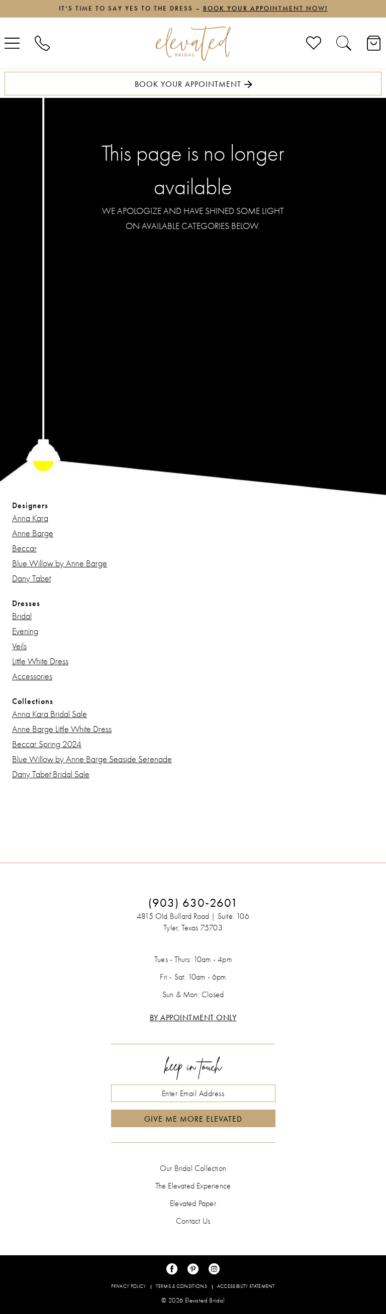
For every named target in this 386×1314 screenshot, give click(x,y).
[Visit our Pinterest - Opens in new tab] (193, 1268)
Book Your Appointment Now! (265, 9)
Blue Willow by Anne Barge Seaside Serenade (92, 759)
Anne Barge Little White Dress (62, 729)
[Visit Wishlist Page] (314, 43)
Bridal (22, 616)
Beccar (24, 548)
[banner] (193, 43)
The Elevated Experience (193, 1185)
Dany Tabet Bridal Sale (50, 774)
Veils (19, 646)
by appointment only (193, 1017)
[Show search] (344, 43)
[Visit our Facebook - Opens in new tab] (171, 1268)
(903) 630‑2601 (193, 903)
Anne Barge (32, 533)
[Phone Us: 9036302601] (42, 43)
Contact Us (193, 1221)
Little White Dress (40, 661)
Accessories (32, 676)
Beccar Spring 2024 (46, 744)
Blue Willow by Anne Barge (59, 563)
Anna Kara (30, 518)
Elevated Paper (193, 1203)
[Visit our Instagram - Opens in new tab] (214, 1268)
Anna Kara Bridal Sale (49, 714)
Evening (25, 631)
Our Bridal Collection (193, 1168)
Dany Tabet (31, 578)
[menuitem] (42, 43)
